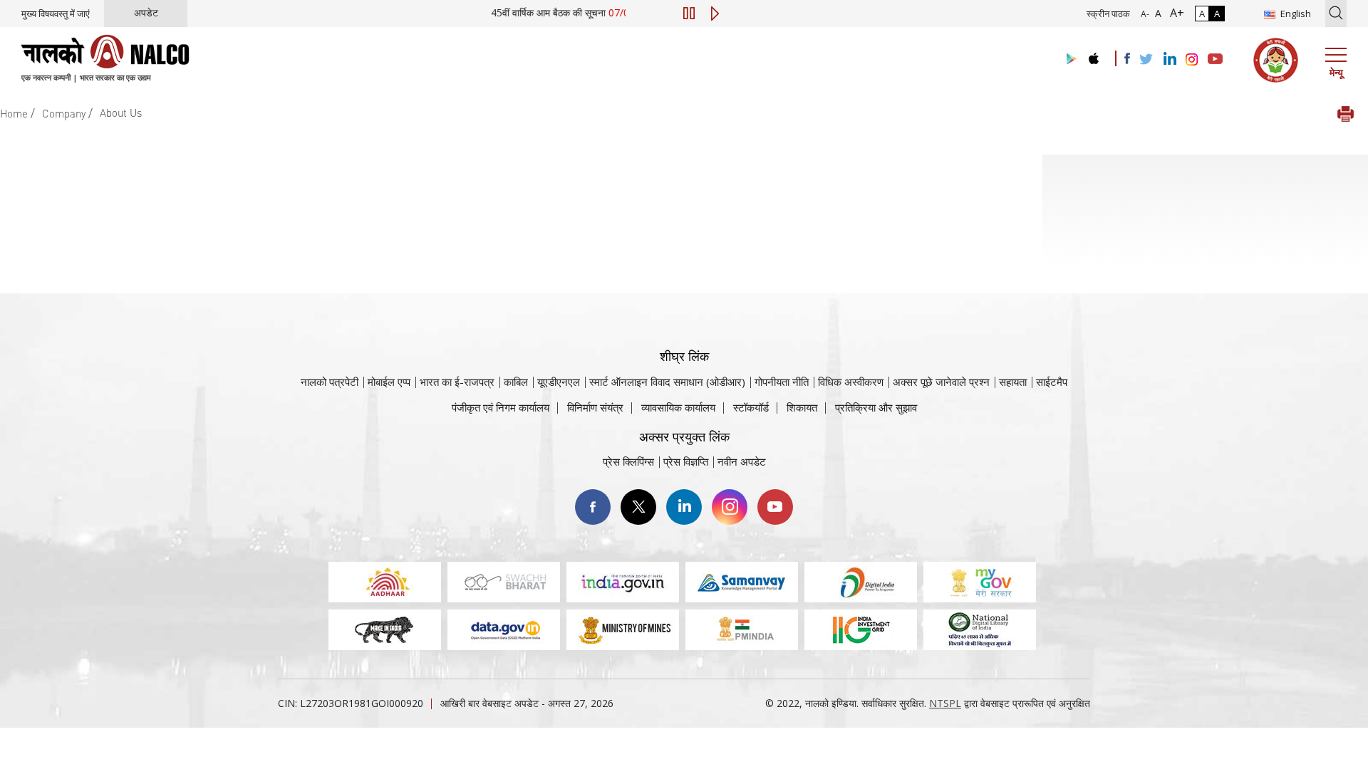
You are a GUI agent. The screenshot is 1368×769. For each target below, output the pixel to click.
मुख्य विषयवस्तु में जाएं (55, 13)
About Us (121, 112)
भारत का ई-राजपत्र (457, 382)
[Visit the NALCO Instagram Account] (1192, 60)
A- (1145, 14)
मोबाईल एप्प (389, 382)
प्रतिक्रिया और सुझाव (876, 407)
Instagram (729, 507)
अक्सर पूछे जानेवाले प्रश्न (941, 382)
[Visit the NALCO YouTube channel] (1215, 60)
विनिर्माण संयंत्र (595, 407)
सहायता (1013, 382)
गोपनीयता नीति (782, 382)
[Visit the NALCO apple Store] (1093, 55)
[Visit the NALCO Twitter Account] (1146, 60)
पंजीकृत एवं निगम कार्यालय (500, 407)
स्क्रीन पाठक (1108, 13)
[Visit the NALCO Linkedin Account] (1169, 59)
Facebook (593, 507)
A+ (1174, 13)
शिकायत (802, 407)
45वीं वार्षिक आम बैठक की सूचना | (582, 12)
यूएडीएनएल (558, 382)
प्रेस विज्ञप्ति (685, 461)
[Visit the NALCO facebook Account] (1127, 58)
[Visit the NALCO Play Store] (1068, 59)
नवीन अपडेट (741, 461)
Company (64, 113)
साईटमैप (1051, 382)
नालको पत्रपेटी (329, 382)
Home (14, 113)
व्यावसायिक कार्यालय (678, 407)
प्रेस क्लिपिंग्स (628, 461)
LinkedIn (684, 507)
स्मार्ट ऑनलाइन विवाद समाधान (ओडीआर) (667, 382)
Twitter (638, 507)
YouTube (775, 507)
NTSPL (945, 703)
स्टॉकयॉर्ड (751, 407)
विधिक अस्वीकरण (851, 382)
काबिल (516, 382)
